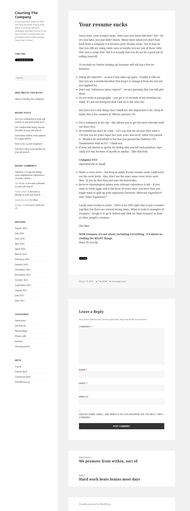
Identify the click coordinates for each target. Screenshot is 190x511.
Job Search (20, 325)
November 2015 (23, 274)
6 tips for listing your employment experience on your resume (29, 175)
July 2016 (19, 233)
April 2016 (20, 248)
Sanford (19, 172)
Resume (19, 341)
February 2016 (22, 259)
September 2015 (23, 285)
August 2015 (21, 290)
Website (83, 396)
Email (83, 383)
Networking (21, 330)
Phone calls (20, 336)
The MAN (102, 281)
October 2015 (21, 280)
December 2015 (22, 269)
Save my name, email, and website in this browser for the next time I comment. (121, 416)
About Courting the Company (29, 98)
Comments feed (22, 376)
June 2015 (20, 300)
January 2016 (21, 264)
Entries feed (21, 371)
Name (83, 369)
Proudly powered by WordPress (95, 504)
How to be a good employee (28, 143)
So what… (35, 199)
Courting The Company (26, 14)
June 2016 (20, 238)
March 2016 (21, 254)
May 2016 (19, 243)
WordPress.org (22, 382)
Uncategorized (22, 346)
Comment (85, 326)
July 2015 (19, 295)
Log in (18, 366)
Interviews (20, 320)
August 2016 (21, 228)
